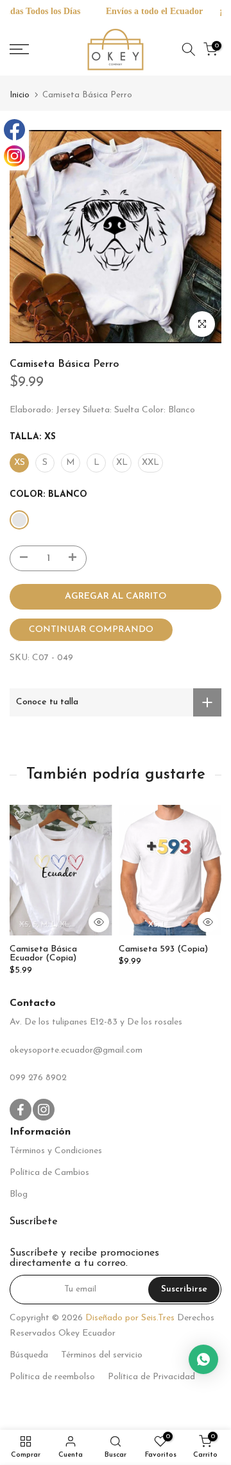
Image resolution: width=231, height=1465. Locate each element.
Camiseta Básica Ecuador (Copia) (43, 954)
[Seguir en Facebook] (20, 1110)
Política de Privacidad (151, 1377)
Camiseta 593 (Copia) (163, 950)
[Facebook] (14, 129)
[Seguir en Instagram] (44, 1110)
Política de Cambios (49, 1173)
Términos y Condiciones (56, 1151)
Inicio (20, 95)
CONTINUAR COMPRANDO (91, 630)
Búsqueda (29, 1355)
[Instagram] (14, 155)
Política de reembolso (52, 1377)
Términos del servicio (101, 1355)
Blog (19, 1194)
